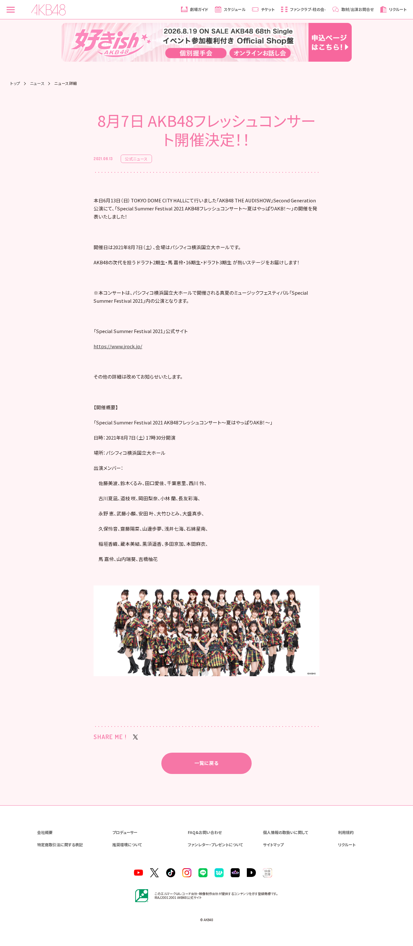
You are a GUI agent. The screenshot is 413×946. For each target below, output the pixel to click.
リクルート (347, 844)
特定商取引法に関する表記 (60, 844)
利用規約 (346, 832)
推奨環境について (127, 844)
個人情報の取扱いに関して (285, 832)
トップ (15, 83)
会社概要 (45, 832)
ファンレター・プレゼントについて (215, 844)
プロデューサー (124, 832)
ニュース (37, 83)
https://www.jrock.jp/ (118, 346)
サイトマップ (273, 844)
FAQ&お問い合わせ (205, 832)
